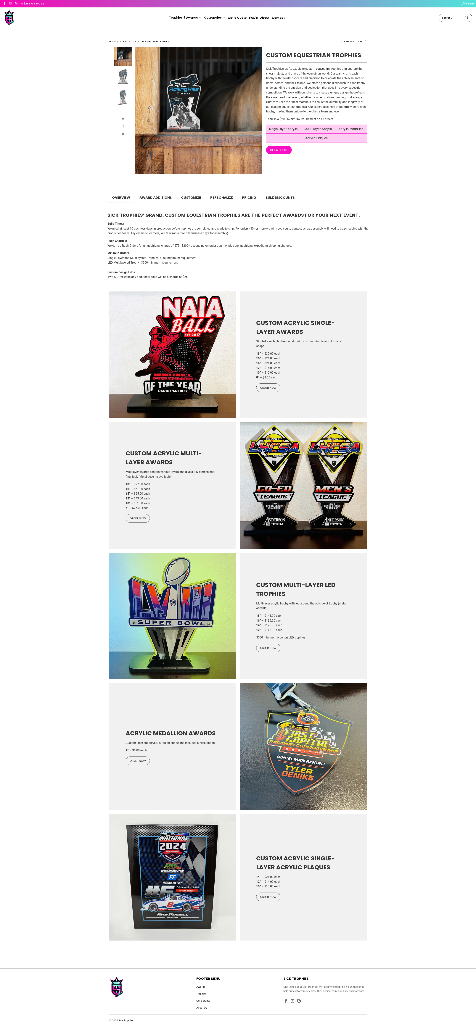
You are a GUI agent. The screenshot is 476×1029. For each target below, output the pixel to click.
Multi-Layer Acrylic (318, 129)
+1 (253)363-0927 (33, 3)
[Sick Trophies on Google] (16, 3)
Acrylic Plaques (316, 138)
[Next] (260, 111)
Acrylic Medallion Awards (171, 733)
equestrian (323, 68)
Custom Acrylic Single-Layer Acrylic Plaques (295, 862)
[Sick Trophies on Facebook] (4, 3)
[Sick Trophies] (9, 17)
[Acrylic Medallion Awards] (303, 746)
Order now (268, 388)
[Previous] (138, 111)
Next (361, 41)
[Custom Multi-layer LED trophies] (172, 616)
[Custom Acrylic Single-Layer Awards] (172, 354)
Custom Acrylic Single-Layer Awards (295, 327)
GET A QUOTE (279, 150)
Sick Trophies (126, 1020)
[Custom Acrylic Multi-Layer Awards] (303, 485)
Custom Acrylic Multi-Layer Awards (164, 457)
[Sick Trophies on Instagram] (10, 3)
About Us (201, 1007)
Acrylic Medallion (351, 129)
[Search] (466, 18)
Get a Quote (203, 1000)
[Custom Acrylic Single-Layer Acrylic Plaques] (172, 877)
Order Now (138, 761)
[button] (185, 18)
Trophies (201, 993)
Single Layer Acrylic (283, 129)
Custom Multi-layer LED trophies (295, 589)
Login (470, 3)
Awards (200, 986)
